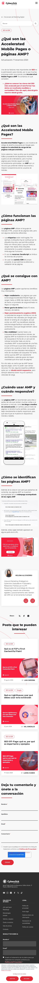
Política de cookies (27, 927)
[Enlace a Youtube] (4, 893)
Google (19, 690)
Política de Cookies (6, 970)
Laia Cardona (29, 680)
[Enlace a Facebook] (14, 893)
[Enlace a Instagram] (7, 893)
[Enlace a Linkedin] (11, 893)
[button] (36, 3)
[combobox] (17, 23)
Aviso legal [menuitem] (25, 911)
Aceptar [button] (12, 978)
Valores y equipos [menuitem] (8, 919)
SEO (33, 70)
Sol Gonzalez (29, 727)
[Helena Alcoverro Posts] (32, 601)
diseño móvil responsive (21, 370)
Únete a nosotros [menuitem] (8, 922)
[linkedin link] (26, 601)
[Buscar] (35, 23)
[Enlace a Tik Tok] (21, 893)
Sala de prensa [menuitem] (7, 926)
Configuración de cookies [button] (19, 974)
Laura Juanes (29, 773)
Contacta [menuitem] (5, 929)
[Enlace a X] (18, 893)
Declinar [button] (26, 978)
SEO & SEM (6, 30)
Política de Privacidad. (28, 849)
